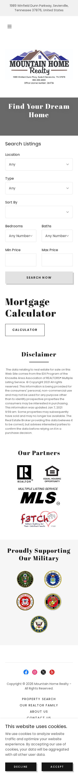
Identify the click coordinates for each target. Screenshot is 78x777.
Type (9, 178)
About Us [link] (39, 711)
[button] (9, 26)
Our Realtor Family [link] (39, 705)
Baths (46, 226)
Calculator (24, 330)
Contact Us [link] (39, 718)
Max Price (50, 249)
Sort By (11, 202)
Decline (21, 766)
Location (12, 154)
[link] (26, 672)
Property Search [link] (39, 699)
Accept (57, 766)
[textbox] (20, 260)
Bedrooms (14, 226)
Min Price (13, 249)
